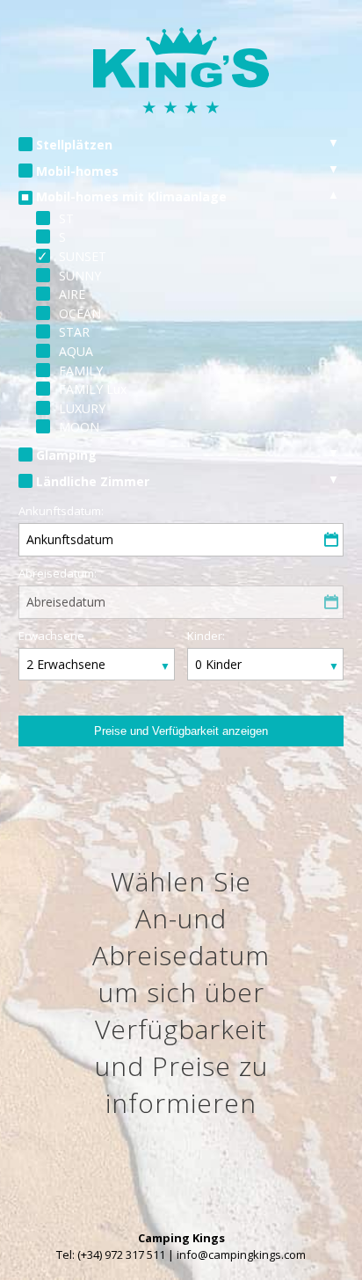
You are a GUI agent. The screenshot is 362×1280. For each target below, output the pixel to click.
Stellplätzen (74, 144)
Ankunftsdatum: (61, 511)
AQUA (76, 351)
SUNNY (80, 275)
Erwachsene (51, 636)
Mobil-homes (77, 171)
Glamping (66, 455)
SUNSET (82, 256)
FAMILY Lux (93, 389)
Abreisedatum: (57, 573)
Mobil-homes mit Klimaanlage (131, 196)
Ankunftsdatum (69, 539)
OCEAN (80, 313)
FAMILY (81, 370)
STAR (74, 332)
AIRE (72, 294)
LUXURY (82, 408)
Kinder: (206, 636)
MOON (79, 426)
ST (66, 218)
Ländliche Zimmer (92, 481)
